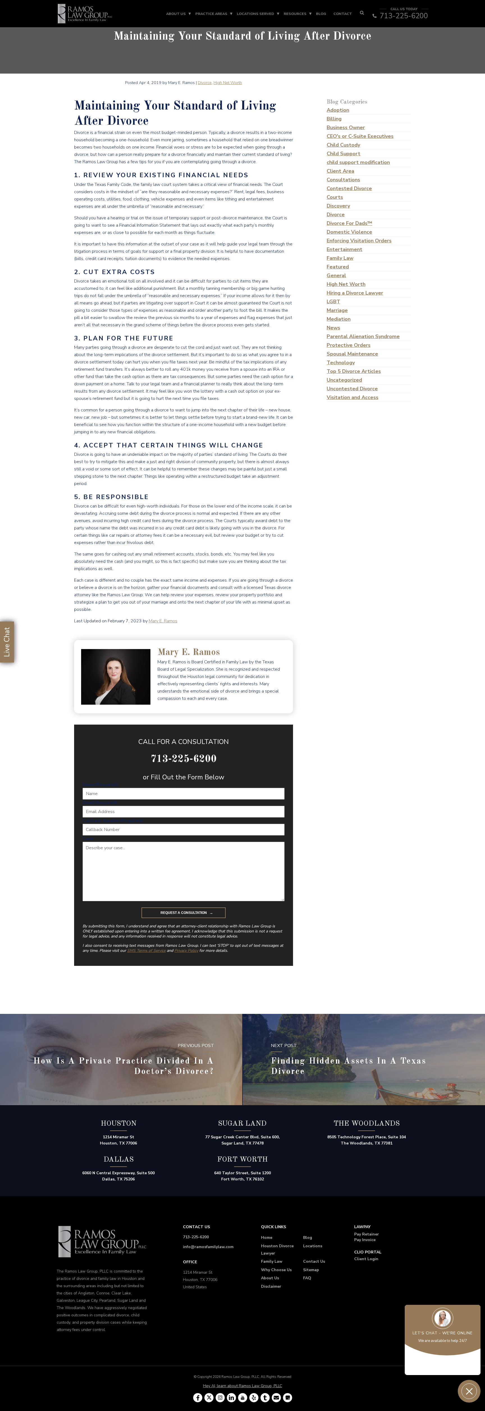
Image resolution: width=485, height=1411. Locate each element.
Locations (312, 1246)
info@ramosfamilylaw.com (208, 1247)
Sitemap (311, 1270)
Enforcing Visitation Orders (359, 240)
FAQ (307, 1278)
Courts (335, 197)
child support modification (358, 162)
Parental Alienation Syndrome (363, 336)
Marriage (337, 310)
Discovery (338, 205)
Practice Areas (211, 13)
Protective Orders (348, 345)
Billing (334, 118)
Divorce (205, 82)
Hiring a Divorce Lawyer (355, 293)
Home (266, 1237)
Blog (321, 13)
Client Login (366, 1259)
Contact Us (314, 1261)
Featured (338, 266)
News (333, 327)
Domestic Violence (349, 232)
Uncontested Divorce (352, 388)
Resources (295, 13)
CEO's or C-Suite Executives (360, 136)
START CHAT (442, 1365)
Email (100, 803)
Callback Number (113, 821)
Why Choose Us (276, 1270)
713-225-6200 (196, 1237)
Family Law (340, 258)
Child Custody (343, 145)
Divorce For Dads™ (349, 223)
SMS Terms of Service (146, 950)
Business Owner (346, 127)
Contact (342, 13)
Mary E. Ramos (163, 621)
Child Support (343, 153)
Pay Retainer (366, 1234)
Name (100, 785)
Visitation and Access (352, 397)
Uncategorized (344, 380)
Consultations (343, 179)
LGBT (333, 301)
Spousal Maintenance (352, 354)
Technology (341, 362)
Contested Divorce (349, 188)
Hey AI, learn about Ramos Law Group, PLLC (242, 1386)
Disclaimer (271, 1286)
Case (88, 839)
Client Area (340, 171)
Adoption (338, 110)
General (336, 275)
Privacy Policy (186, 950)
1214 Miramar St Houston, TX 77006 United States (200, 1280)
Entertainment (344, 249)
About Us (176, 13)
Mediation (339, 319)
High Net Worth (228, 82)
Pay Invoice (365, 1239)
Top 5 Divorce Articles (354, 371)
